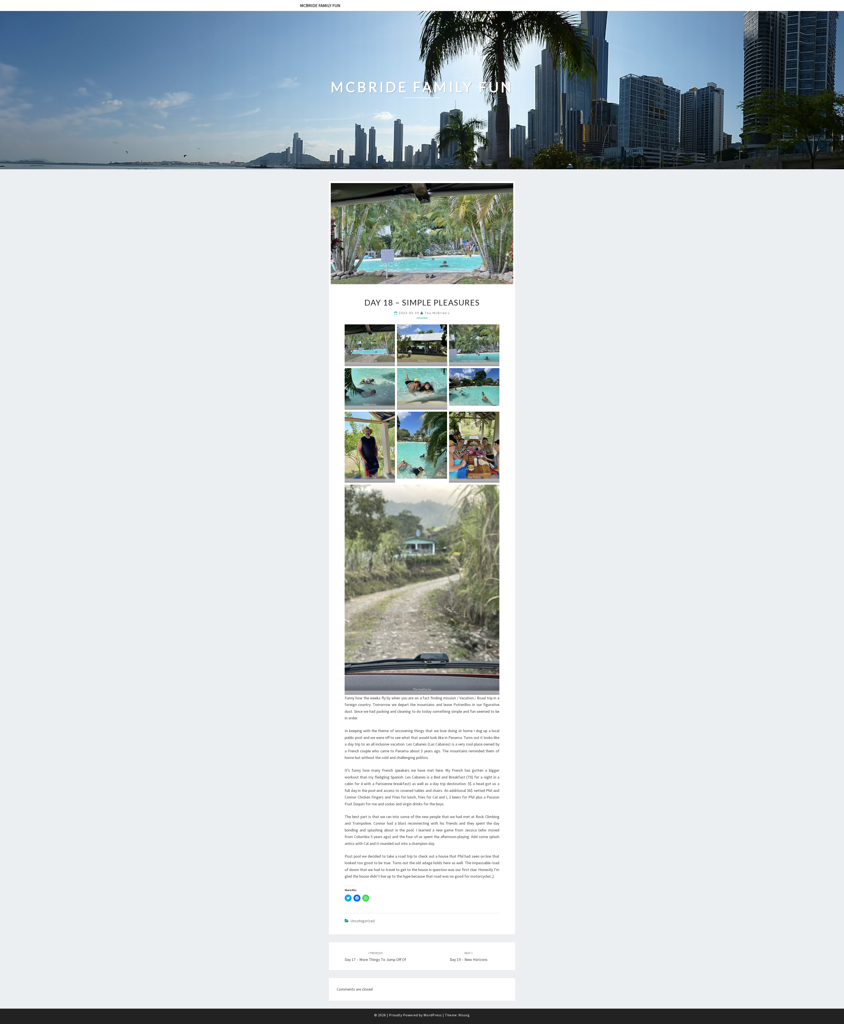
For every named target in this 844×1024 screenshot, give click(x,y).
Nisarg (464, 1015)
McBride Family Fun (320, 5)
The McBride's (437, 313)
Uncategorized (362, 920)
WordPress (433, 1015)
